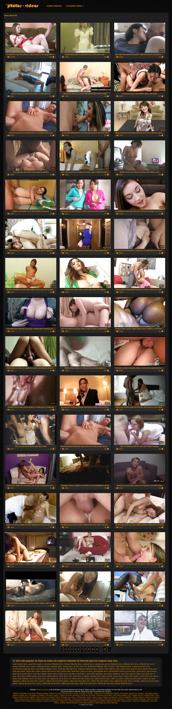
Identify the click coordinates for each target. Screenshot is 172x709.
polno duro (125, 669)
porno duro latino (33, 671)
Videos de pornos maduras (70, 695)
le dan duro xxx (80, 666)
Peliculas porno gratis (70, 693)
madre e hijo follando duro (120, 666)
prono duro (27, 674)
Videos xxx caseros (121, 693)
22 (104, 649)
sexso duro (118, 676)
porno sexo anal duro (70, 671)
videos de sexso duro (51, 683)
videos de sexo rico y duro (30, 683)
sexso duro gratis (131, 676)
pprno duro (151, 671)
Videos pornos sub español (40, 699)
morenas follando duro (67, 669)
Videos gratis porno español (31, 701)
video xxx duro (117, 678)
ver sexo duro (40, 678)
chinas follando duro (72, 664)
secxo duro (52, 674)
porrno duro (130, 671)
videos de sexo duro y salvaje (126, 681)
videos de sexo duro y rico (102, 681)
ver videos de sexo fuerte (79, 678)
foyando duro (56, 666)
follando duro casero (27, 666)
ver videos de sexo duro (57, 678)
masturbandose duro (141, 666)
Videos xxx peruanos (110, 697)
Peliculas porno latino (104, 695)
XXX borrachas (97, 699)
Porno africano (112, 703)
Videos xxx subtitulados (141, 701)
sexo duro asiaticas (111, 674)
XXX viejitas (132, 695)
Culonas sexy (47, 701)
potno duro (141, 671)
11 (97, 649)
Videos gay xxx (100, 703)
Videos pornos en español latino (48, 697)
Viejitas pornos (126, 701)
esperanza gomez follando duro (108, 664)
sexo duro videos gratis (27, 676)
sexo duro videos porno (48, 676)
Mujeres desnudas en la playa (24, 693)
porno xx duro (86, 671)
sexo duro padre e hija (130, 674)
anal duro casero (35, 664)
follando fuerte (43, 666)
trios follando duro (25, 678)
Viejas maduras (138, 697)
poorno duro (136, 669)
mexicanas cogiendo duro (24, 669)
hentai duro (68, 666)
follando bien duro (131, 664)
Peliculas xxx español (27, 697)
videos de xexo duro (88, 683)
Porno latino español (86, 703)
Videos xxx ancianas (87, 695)
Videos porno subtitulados (103, 693)
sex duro (72, 674)
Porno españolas (125, 697)
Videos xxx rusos (55, 693)
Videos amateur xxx (76, 701)
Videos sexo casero (152, 697)
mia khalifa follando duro (46, 669)
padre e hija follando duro (109, 669)
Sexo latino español (120, 695)
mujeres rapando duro (87, 669)
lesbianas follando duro (98, 666)
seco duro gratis (39, 674)
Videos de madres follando (136, 699)
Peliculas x (121, 699)
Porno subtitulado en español (94, 701)
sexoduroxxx (95, 676)
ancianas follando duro (53, 664)
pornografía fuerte (116, 671)
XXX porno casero (52, 695)
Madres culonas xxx (20, 695)
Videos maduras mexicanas (61, 699)
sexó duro (81, 674)
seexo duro (63, 674)
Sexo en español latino (146, 695)
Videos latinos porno (21, 699)
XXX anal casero (110, 699)
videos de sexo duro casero (33, 681)
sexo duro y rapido (81, 676)
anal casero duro (20, 664)
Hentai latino (81, 697)
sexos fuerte (107, 676)
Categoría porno (74, 6)
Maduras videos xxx (60, 701)
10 (92, 649)
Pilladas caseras (42, 693)
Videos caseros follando (69, 703)
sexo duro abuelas (94, 674)
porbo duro (147, 669)
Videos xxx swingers (136, 693)
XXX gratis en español (36, 695)
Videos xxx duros (12, 5)
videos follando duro (123, 683)
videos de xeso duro (69, 683)
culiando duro (88, 664)
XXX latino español (86, 693)
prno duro (17, 674)
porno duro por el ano (51, 671)
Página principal (54, 6)
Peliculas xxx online (68, 697)
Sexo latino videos (151, 693)
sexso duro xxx (145, 676)
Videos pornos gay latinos (82, 699)
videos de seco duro (132, 678)
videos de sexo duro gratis (57, 681)
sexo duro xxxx (65, 676)
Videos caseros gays (94, 697)
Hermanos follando (113, 701)
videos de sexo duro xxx (79, 681)
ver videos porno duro (100, 678)
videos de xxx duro (106, 683)
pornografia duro (101, 671)
